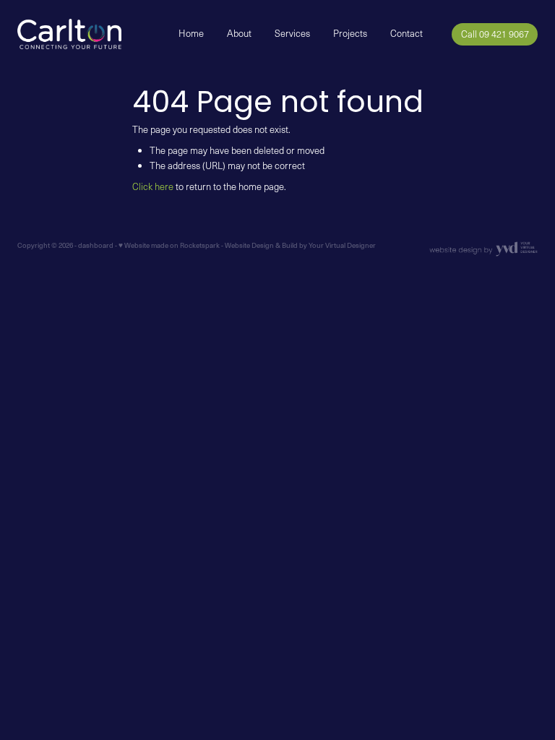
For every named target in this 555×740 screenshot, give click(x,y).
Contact (406, 33)
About (239, 33)
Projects (350, 33)
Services (292, 33)
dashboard (95, 245)
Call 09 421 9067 (495, 33)
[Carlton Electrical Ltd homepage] (69, 34)
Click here (152, 186)
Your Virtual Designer (342, 245)
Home (191, 33)
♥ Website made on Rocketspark (169, 245)
